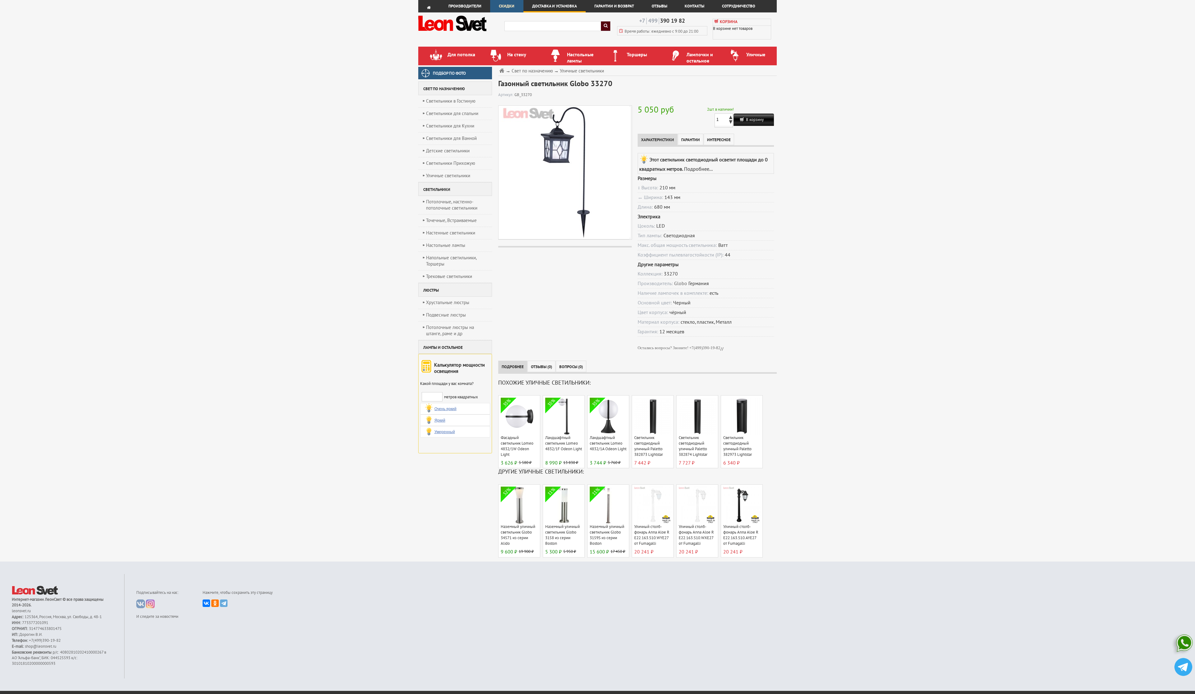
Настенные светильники (450, 233)
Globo (680, 283)
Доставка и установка (554, 6)
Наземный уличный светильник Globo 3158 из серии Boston (562, 535)
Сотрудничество (738, 6)
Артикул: (506, 94)
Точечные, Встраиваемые (451, 220)
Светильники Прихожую (450, 163)
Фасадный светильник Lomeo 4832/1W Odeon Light (517, 446)
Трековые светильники (449, 276)
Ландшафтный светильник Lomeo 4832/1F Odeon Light (563, 443)
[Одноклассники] (215, 603)
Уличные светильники (448, 175)
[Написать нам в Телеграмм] (1183, 667)
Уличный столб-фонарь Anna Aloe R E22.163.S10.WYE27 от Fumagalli (651, 535)
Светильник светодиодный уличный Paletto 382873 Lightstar (648, 446)
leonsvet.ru (21, 610)
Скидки (506, 6)
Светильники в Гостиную (451, 101)
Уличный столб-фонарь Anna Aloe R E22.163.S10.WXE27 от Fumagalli (696, 535)
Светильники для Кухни (450, 126)
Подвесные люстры (446, 315)
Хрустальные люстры (447, 302)
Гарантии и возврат (614, 6)
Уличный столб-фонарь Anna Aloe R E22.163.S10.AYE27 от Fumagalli (740, 535)
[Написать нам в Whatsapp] (1183, 644)
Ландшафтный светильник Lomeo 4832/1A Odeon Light (608, 443)
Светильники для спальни (452, 113)
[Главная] (502, 70)
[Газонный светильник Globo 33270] (564, 172)
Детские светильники (448, 151)
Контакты (694, 6)
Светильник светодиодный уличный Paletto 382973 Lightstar (737, 446)
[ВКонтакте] (206, 603)
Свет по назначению (532, 71)
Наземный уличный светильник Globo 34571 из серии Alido (518, 535)
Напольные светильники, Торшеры (451, 261)
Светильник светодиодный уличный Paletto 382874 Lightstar (693, 446)
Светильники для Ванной (451, 138)
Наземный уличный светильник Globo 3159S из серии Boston (607, 535)
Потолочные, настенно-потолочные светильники (451, 205)
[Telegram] (223, 603)
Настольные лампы (445, 245)
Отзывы (659, 6)
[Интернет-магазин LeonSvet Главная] (461, 33)
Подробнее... (698, 169)
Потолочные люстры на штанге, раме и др (450, 330)
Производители (464, 6)
